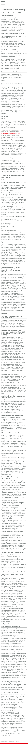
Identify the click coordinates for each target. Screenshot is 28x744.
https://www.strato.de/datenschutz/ (10, 133)
